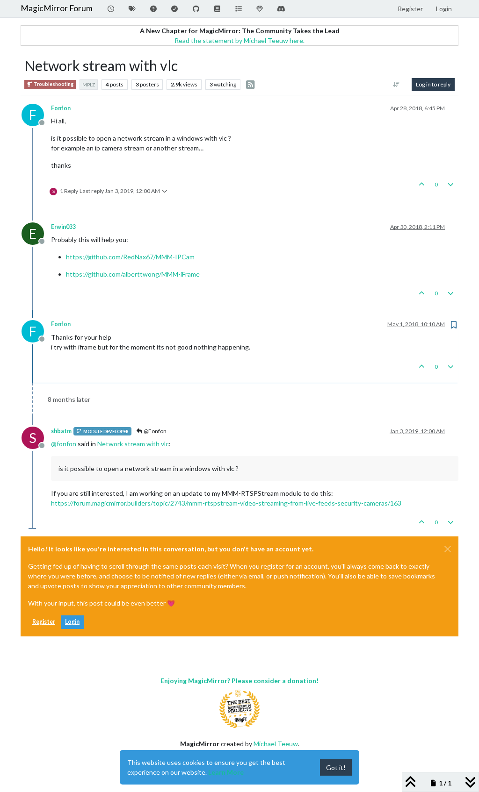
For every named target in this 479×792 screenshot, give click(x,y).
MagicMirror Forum (57, 8)
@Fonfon (155, 431)
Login (72, 621)
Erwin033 (63, 226)
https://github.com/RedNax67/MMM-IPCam (130, 257)
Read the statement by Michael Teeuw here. (239, 40)
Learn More (226, 772)
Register (43, 621)
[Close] (447, 549)
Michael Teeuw (276, 744)
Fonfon (61, 108)
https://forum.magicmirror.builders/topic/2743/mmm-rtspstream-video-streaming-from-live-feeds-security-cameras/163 (226, 503)
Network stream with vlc (133, 444)
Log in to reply (433, 84)
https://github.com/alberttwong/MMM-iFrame (133, 274)
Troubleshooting (53, 84)
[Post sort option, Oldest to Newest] (396, 84)
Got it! (336, 767)
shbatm (61, 431)
